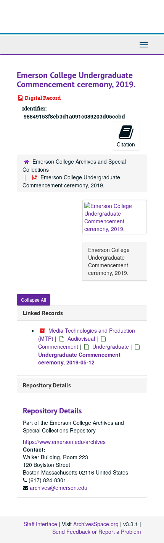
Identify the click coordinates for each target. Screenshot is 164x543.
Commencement (58, 346)
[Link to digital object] (114, 217)
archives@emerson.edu (58, 487)
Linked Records (43, 313)
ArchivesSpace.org (96, 524)
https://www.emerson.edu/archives (64, 441)
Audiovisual (81, 338)
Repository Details (47, 385)
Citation (126, 144)
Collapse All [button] (33, 299)
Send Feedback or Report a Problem (96, 531)
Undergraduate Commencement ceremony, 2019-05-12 (79, 358)
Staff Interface (40, 524)
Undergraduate (110, 346)
